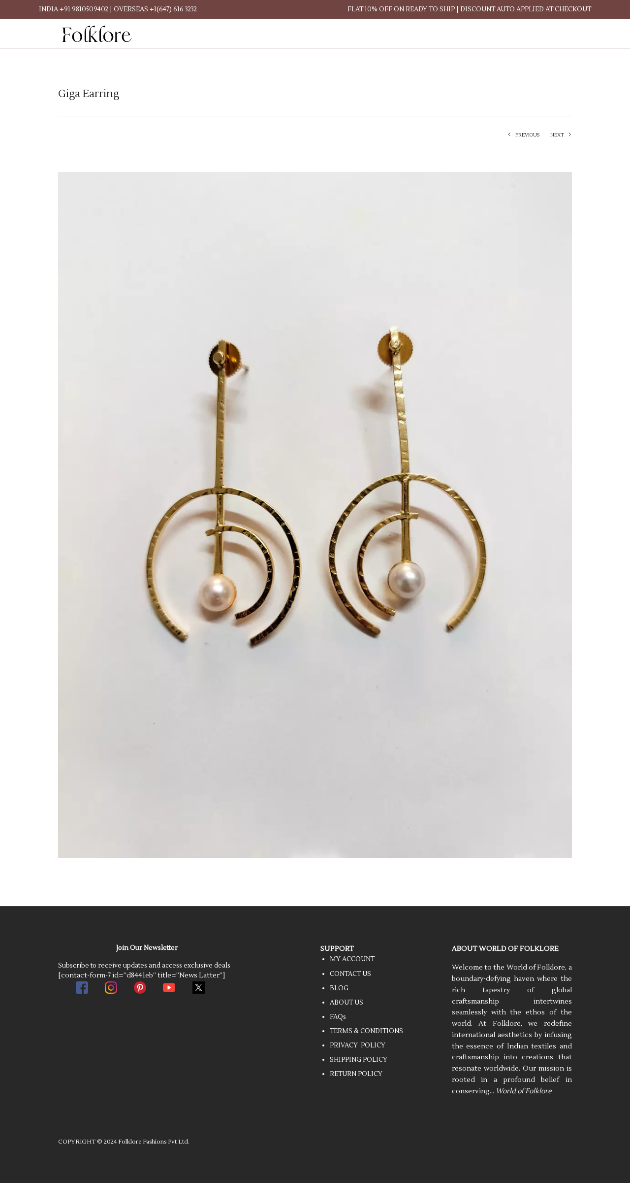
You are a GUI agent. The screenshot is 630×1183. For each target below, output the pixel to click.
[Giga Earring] (315, 515)
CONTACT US (350, 974)
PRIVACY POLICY (357, 1045)
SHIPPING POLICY (358, 1060)
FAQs (338, 1017)
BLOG (339, 988)
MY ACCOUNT (352, 959)
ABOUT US (346, 1003)
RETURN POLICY (356, 1074)
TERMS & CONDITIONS (366, 1031)
